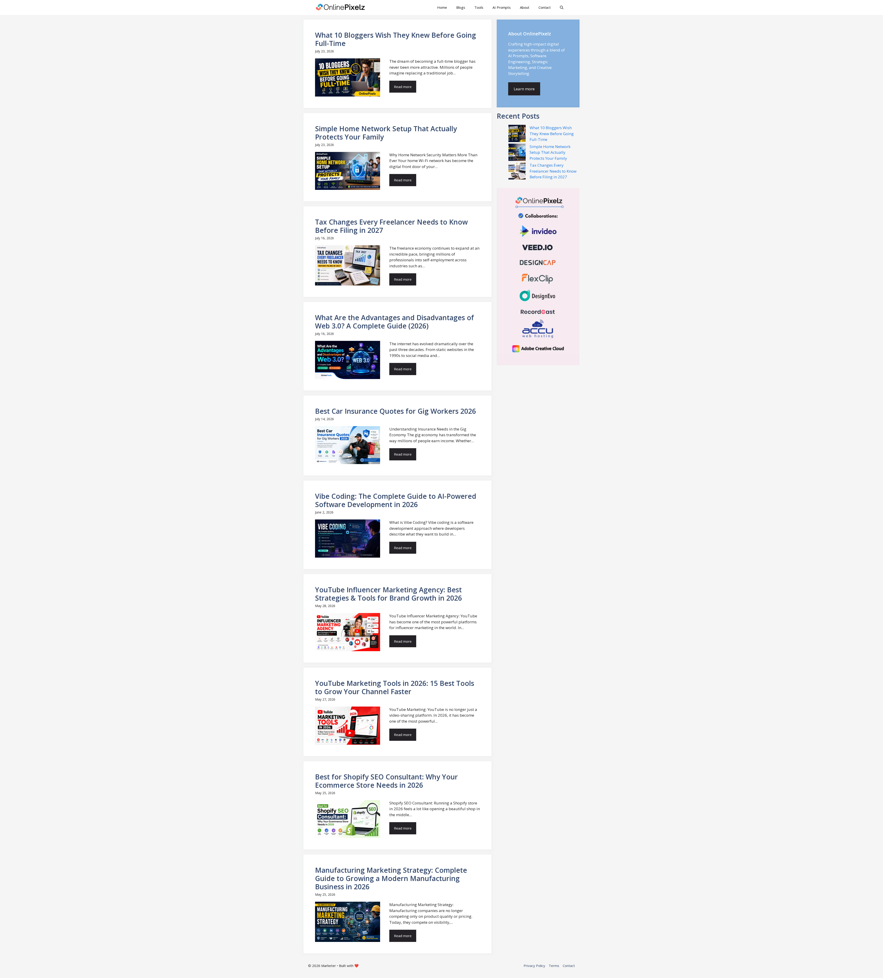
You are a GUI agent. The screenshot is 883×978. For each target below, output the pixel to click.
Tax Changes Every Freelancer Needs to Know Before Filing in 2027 (553, 171)
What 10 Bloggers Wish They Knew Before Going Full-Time (552, 133)
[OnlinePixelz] (341, 7)
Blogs (460, 7)
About (524, 7)
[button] (561, 7)
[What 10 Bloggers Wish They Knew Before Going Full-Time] (517, 134)
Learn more (524, 88)
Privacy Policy (534, 965)
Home (442, 7)
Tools (478, 7)
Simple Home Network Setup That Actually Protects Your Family (550, 152)
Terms (554, 965)
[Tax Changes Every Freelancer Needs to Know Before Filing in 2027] (517, 171)
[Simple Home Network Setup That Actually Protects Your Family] (517, 153)
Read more (403, 86)
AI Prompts (502, 7)
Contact (545, 7)
